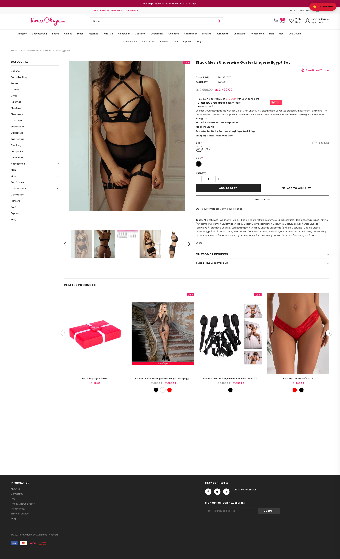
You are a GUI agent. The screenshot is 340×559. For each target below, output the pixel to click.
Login (314, 19)
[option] (127, 136)
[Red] (169, 390)
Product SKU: (202, 77)
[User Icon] (307, 20)
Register (325, 19)
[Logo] (48, 21)
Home (14, 50)
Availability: (202, 81)
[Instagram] (226, 491)
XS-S (199, 148)
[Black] (156, 390)
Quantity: (201, 172)
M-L (208, 148)
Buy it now (262, 199)
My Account (317, 22)
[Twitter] (217, 491)
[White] (162, 390)
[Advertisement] (106, 431)
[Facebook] (208, 491)
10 (202, 208)
